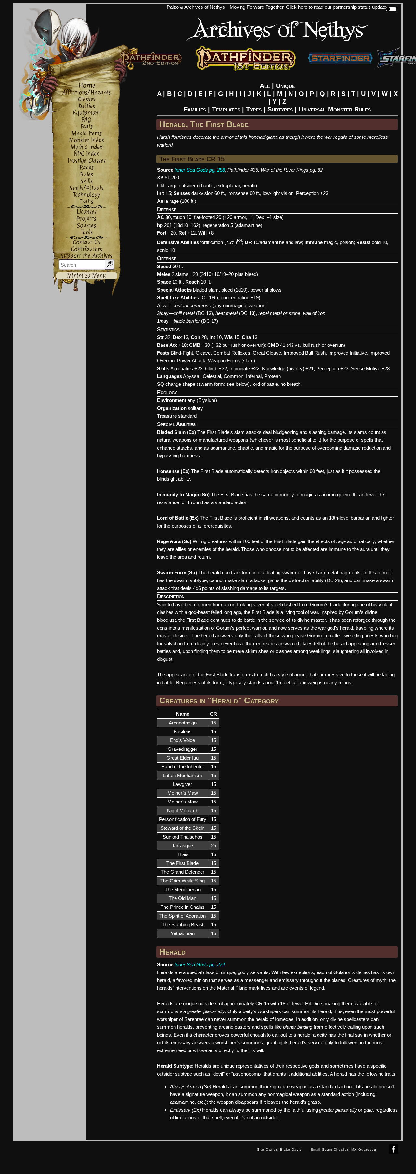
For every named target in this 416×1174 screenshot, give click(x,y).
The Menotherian (183, 889)
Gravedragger (182, 749)
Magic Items (87, 133)
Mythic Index (87, 147)
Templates (226, 109)
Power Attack (191, 360)
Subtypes (280, 109)
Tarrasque (182, 845)
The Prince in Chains (183, 907)
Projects (86, 218)
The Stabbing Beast (182, 924)
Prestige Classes (86, 160)
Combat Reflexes (231, 353)
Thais (182, 854)
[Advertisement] (132, 1156)
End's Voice (182, 740)
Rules (86, 174)
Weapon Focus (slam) (231, 360)
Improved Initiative (347, 353)
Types (254, 109)
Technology (86, 194)
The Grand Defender (182, 872)
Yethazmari (183, 933)
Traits (86, 201)
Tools (87, 232)
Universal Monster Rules (335, 109)
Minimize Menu (86, 275)
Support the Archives (86, 256)
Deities (86, 106)
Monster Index (86, 140)
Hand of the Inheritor (182, 766)
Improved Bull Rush (305, 353)
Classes (86, 99)
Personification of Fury (182, 819)
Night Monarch (182, 810)
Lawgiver (182, 784)
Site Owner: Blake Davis (279, 1149)
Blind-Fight (182, 353)
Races (86, 167)
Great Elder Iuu (182, 758)
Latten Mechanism (182, 775)
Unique (285, 85)
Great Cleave (267, 353)
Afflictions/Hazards (86, 92)
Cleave (203, 353)
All (265, 85)
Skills (86, 181)
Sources (86, 225)
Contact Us (86, 242)
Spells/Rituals (86, 188)
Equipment (86, 113)
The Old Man (182, 898)
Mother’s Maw (182, 793)
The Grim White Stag (182, 880)
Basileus (183, 731)
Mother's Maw (182, 801)
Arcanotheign (183, 722)
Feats (86, 126)
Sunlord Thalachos (182, 837)
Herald (172, 952)
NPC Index (86, 153)
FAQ (86, 119)
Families (195, 109)
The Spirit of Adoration (182, 916)
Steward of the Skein (182, 828)
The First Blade (182, 863)
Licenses (87, 211)
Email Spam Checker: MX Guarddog (343, 1149)
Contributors (86, 249)
